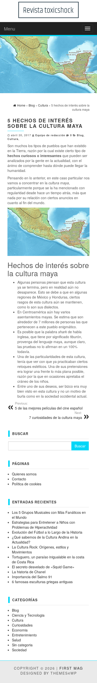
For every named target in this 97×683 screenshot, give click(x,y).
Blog (80, 135)
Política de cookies (26, 483)
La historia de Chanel (29, 571)
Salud (16, 639)
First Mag (71, 668)
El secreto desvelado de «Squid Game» (43, 566)
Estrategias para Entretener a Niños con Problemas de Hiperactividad (43, 525)
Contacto (19, 478)
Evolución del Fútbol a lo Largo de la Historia (47, 532)
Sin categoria (22, 644)
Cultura (12, 139)
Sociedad (19, 649)
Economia (20, 630)
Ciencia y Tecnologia (28, 615)
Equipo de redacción (50, 135)
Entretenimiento (24, 634)
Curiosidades (22, 625)
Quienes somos (24, 473)
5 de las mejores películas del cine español (49, 405)
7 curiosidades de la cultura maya (55, 415)
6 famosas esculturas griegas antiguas (42, 581)
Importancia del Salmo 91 (32, 576)
